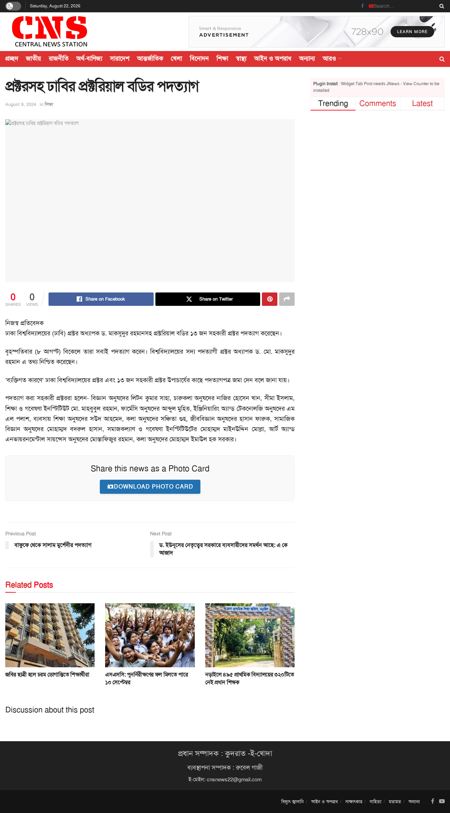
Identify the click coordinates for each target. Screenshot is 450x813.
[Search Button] (440, 6)
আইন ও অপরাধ (272, 58)
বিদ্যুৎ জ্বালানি (292, 802)
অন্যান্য (307, 58)
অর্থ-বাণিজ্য (89, 58)
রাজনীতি (59, 58)
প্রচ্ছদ (11, 58)
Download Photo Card (153, 486)
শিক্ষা (222, 58)
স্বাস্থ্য (241, 58)
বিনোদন (199, 58)
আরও (329, 58)
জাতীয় (33, 58)
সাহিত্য (375, 802)
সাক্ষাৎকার (353, 802)
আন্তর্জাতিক (150, 58)
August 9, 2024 (20, 104)
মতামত (395, 802)
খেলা (176, 58)
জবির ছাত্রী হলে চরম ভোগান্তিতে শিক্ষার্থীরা (47, 674)
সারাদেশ (119, 58)
